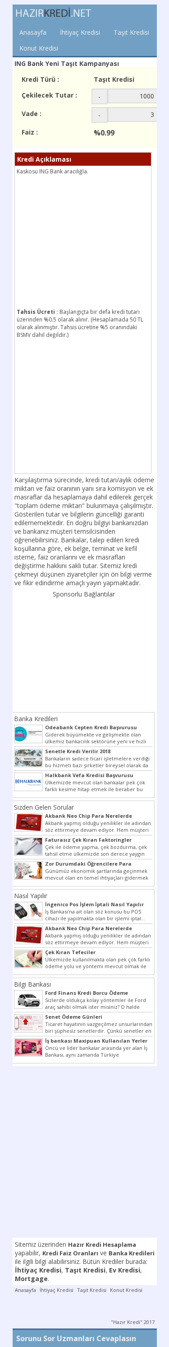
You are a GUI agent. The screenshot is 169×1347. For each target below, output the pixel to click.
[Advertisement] (92, 243)
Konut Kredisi (38, 48)
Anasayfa (32, 32)
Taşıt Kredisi (131, 32)
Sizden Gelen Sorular (44, 807)
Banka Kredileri (36, 718)
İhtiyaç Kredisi (80, 32)
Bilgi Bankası (32, 984)
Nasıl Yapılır (30, 895)
